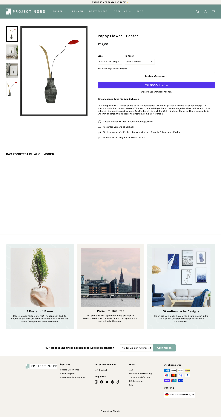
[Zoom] (53, 71)
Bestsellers (98, 11)
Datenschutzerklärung (140, 373)
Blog (140, 11)
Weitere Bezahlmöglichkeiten (156, 92)
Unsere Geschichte (69, 370)
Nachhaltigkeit (67, 373)
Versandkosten (120, 69)
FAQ (131, 385)
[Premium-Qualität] (110, 277)
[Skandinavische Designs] (181, 277)
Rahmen (77, 11)
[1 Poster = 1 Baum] (40, 277)
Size (100, 56)
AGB (131, 370)
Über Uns (121, 11)
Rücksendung (136, 381)
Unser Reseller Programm (73, 377)
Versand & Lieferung (139, 377)
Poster (58, 11)
